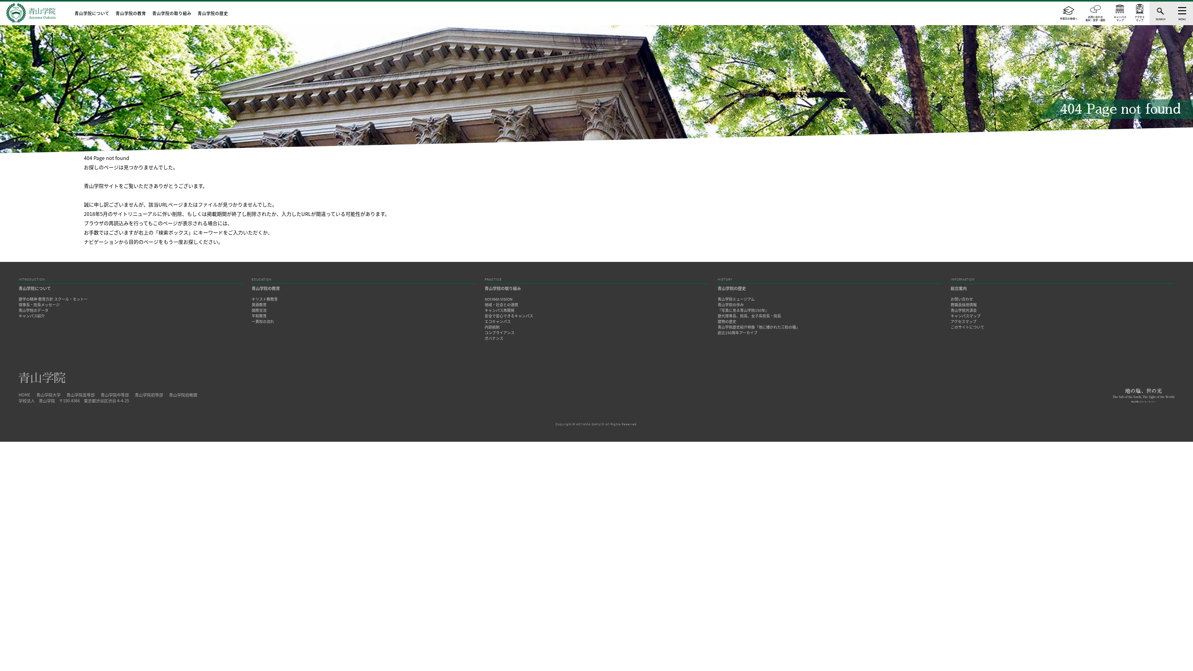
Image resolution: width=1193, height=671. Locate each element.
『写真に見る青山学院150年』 (743, 310)
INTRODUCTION (32, 279)
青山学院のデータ (33, 310)
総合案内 (959, 288)
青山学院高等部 (80, 395)
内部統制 (492, 327)
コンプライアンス (499, 333)
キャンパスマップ (965, 316)
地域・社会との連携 (501, 305)
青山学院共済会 (964, 310)
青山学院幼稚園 (183, 395)
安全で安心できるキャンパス (509, 316)
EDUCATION (262, 279)
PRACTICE (493, 279)
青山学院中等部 (115, 395)
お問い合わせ (962, 299)
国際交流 (259, 310)
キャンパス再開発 (499, 310)
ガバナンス (494, 338)
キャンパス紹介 (32, 316)
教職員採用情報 (964, 305)
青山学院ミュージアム (736, 299)
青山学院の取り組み (171, 13)
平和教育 (259, 316)
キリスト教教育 (265, 299)
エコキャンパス (498, 321)
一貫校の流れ (263, 321)
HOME (24, 395)
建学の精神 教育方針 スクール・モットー (53, 299)
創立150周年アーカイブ (737, 333)
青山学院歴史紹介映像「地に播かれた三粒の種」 (759, 327)
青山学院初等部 (149, 395)
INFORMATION (963, 279)
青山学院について (92, 13)
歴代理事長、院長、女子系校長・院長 (749, 316)
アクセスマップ (963, 321)
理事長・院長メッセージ (41, 305)
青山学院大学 (48, 395)
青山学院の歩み (731, 305)
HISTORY (725, 279)
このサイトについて (967, 327)
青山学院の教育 (131, 13)
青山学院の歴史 (213, 13)
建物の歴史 (727, 321)
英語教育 (259, 305)
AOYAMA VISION (499, 299)
